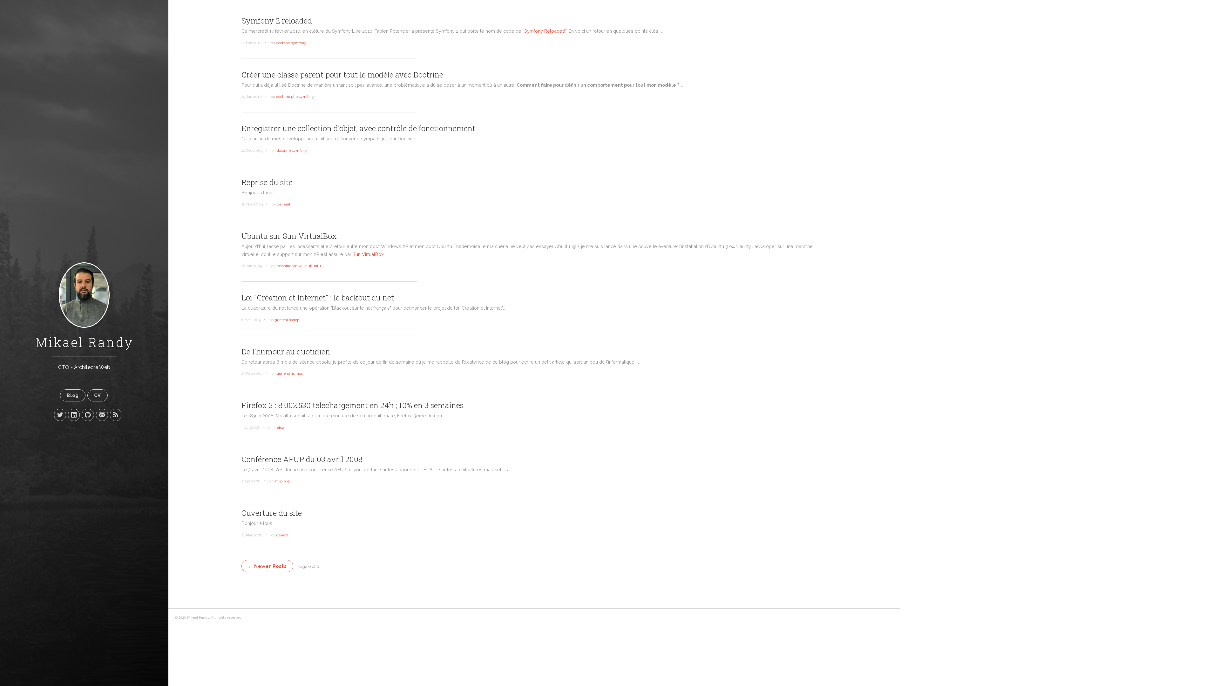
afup (278, 481)
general (283, 204)
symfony (298, 43)
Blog (73, 395)
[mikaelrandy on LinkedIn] (74, 415)
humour (298, 373)
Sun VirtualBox (368, 254)
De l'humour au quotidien (285, 351)
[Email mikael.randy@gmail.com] (102, 415)
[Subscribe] (115, 415)
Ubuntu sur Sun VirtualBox (289, 236)
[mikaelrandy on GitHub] (88, 415)
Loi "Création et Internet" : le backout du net (317, 298)
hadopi (294, 320)
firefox (279, 427)
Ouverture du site (271, 513)
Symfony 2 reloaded (276, 21)
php (294, 96)
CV (97, 395)
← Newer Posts (267, 566)
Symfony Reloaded (544, 31)
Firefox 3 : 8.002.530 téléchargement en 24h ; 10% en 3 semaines (352, 405)
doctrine (283, 43)
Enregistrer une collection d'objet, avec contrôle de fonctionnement (358, 128)
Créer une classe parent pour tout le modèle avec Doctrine (342, 75)
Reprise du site (267, 182)
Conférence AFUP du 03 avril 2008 (302, 459)
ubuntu (314, 266)
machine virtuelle (291, 266)
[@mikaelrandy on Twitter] (60, 415)
